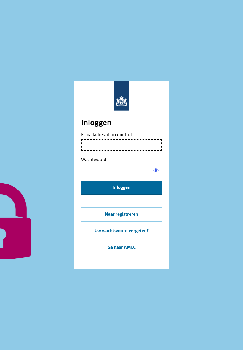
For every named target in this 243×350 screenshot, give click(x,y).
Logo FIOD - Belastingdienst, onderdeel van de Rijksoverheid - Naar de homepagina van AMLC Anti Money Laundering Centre (121, 96)
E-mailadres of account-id (106, 134)
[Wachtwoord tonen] (156, 170)
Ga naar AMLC (122, 247)
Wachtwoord (93, 159)
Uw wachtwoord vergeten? (122, 231)
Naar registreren (121, 214)
